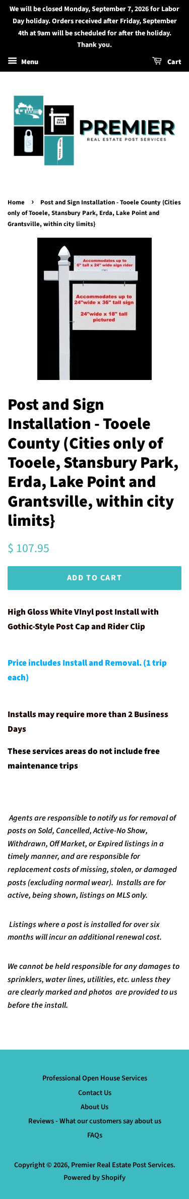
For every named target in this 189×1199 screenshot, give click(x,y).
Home (16, 202)
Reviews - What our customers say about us (94, 1121)
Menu (29, 62)
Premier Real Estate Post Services (122, 1165)
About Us (94, 1107)
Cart (173, 62)
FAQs (94, 1135)
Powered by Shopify (94, 1177)
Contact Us (94, 1092)
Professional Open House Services (94, 1078)
